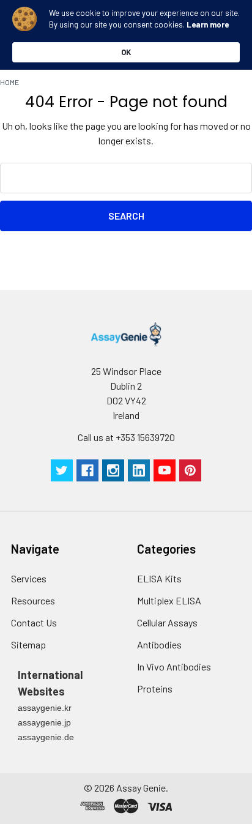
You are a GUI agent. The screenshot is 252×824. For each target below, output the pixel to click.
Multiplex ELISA (169, 600)
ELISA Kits (159, 578)
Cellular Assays (167, 622)
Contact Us (34, 622)
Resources (33, 600)
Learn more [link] (208, 24)
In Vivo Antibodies (174, 666)
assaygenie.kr (45, 708)
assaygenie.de (46, 737)
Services (28, 578)
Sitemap (28, 644)
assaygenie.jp (44, 722)
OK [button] (126, 52)
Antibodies (159, 644)
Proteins (154, 688)
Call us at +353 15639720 (126, 437)
